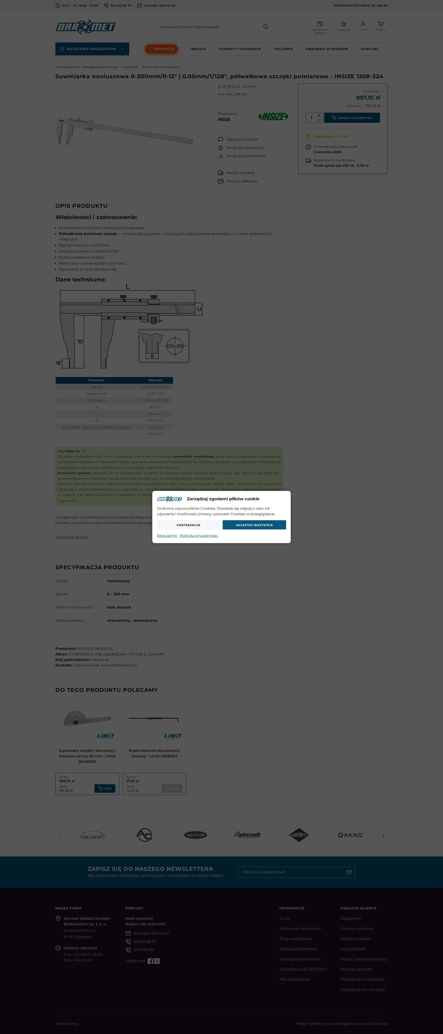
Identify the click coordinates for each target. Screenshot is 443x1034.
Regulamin (167, 536)
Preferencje (189, 525)
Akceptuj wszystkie (254, 525)
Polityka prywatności (199, 536)
